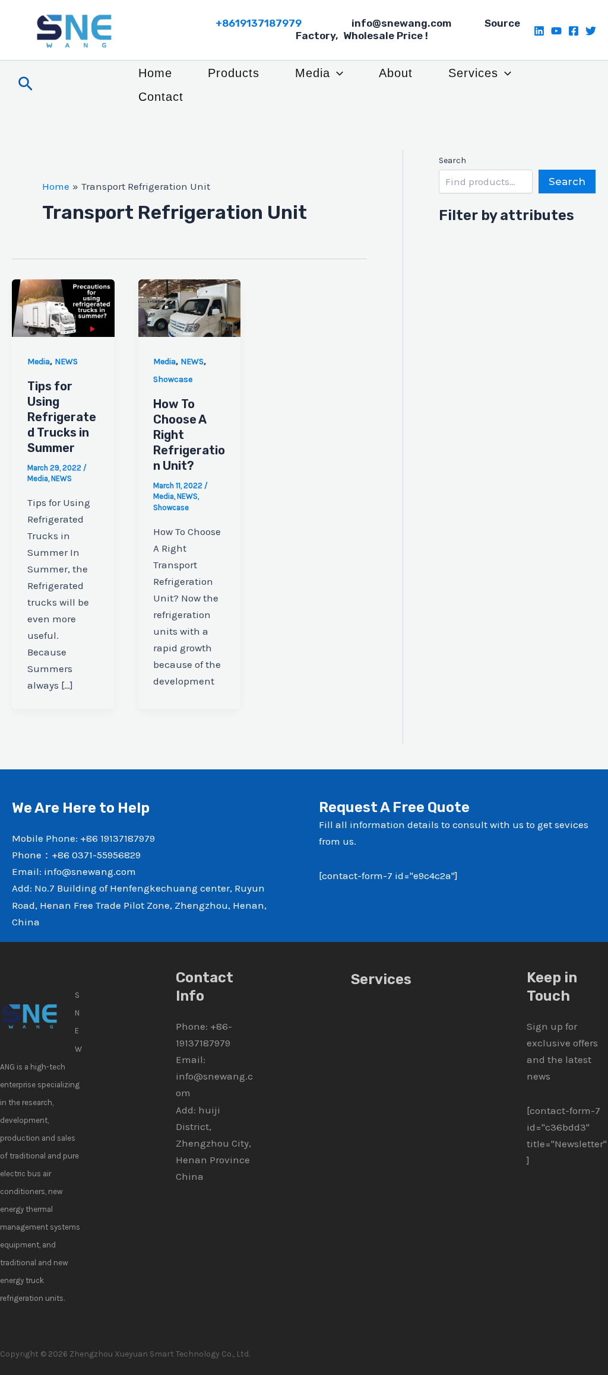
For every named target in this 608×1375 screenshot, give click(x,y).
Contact (160, 96)
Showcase (172, 379)
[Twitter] (590, 31)
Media (312, 72)
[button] (25, 85)
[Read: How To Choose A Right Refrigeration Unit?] (189, 307)
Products (233, 72)
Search (452, 160)
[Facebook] (573, 31)
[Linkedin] (539, 31)
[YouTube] (556, 31)
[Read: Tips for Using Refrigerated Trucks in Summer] (63, 307)
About (396, 72)
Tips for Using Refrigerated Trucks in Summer (61, 417)
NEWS (66, 362)
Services (473, 72)
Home (155, 72)
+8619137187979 (259, 23)
